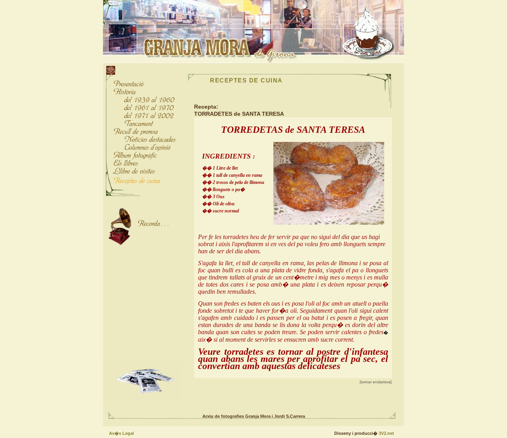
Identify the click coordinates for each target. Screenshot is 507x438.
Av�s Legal (121, 433)
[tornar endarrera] (376, 382)
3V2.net (386, 433)
